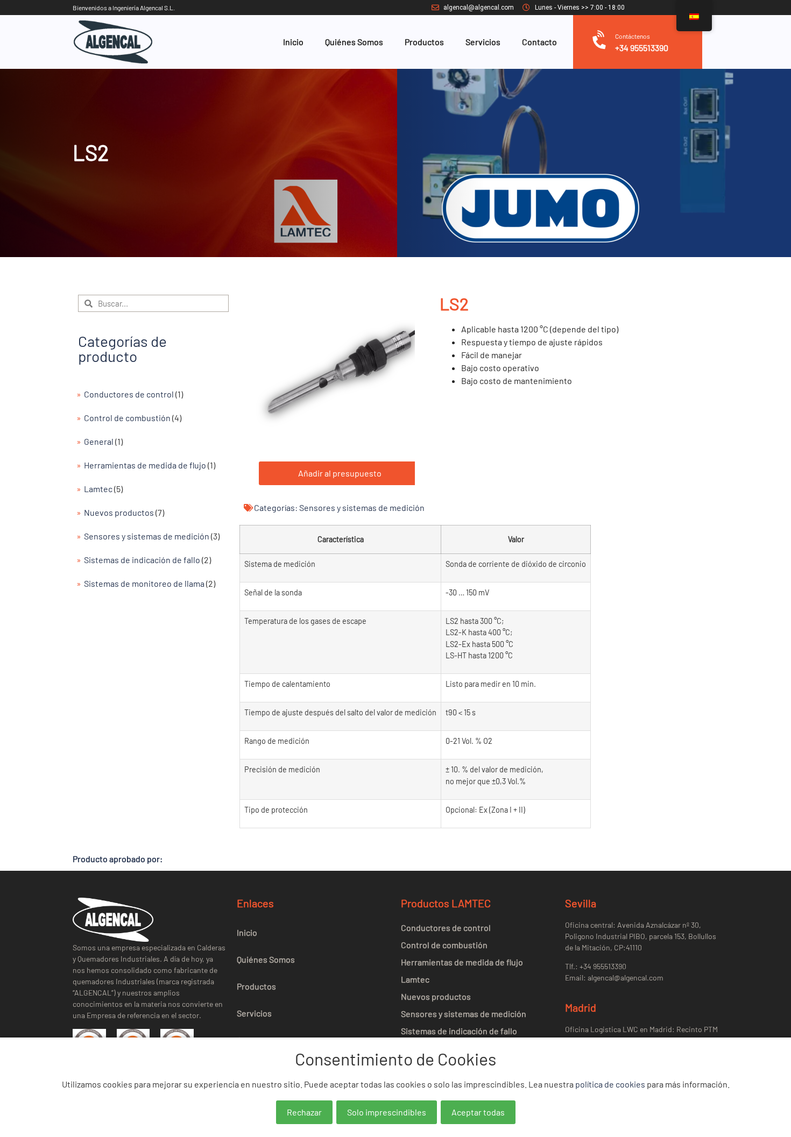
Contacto (539, 42)
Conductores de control (129, 394)
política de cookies (610, 1084)
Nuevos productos (119, 512)
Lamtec (98, 489)
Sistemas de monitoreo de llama (144, 583)
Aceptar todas (478, 1112)
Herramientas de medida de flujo (145, 465)
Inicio (293, 42)
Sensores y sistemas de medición (146, 536)
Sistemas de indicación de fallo (142, 560)
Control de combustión (127, 418)
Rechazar (304, 1112)
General (99, 441)
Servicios (482, 42)
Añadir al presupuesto (340, 473)
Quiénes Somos (354, 42)
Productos (424, 42)
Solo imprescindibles (386, 1112)
